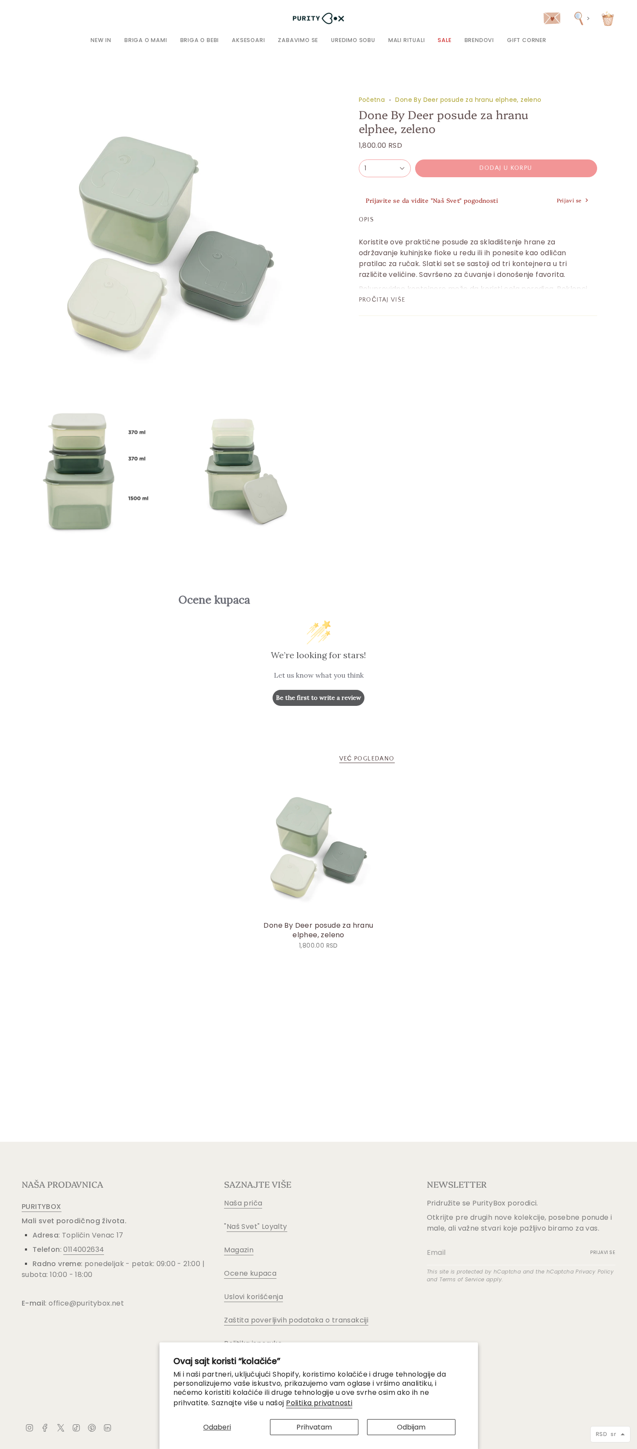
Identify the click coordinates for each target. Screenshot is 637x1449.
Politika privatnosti (319, 1403)
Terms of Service (461, 1279)
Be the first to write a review (318, 698)
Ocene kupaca (250, 1273)
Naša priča (243, 1203)
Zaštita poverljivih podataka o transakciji (296, 1320)
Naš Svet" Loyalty (257, 1226)
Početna (372, 99)
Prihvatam (314, 1427)
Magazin (239, 1250)
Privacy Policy (594, 1271)
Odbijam (411, 1427)
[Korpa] (607, 18)
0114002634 (83, 1249)
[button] (146, 40)
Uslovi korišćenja (253, 1297)
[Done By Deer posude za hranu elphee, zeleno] (319, 847)
